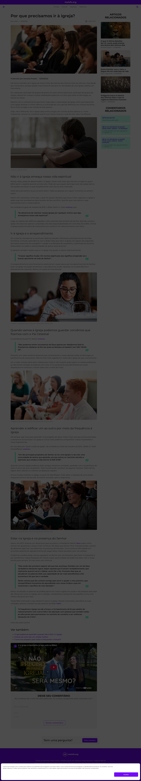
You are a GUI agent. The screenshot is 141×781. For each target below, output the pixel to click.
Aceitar (126, 774)
